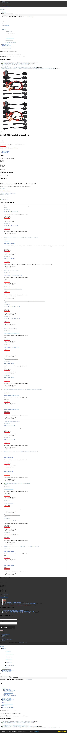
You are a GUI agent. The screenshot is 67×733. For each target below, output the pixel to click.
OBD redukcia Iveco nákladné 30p (11, 333)
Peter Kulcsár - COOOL (23, 642)
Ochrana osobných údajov (7, 639)
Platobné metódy (5, 636)
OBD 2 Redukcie (9, 40)
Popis (3, 150)
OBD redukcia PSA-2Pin (9, 243)
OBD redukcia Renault (9, 551)
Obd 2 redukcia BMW (8, 489)
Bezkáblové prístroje (10, 33)
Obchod (4, 688)
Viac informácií (36, 731)
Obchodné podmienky (6, 2)
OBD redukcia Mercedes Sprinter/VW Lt (13, 275)
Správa (1, 621)
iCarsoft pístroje (9, 36)
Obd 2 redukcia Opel (8, 457)
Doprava (3, 635)
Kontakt (3, 3)
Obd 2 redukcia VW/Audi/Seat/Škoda (12, 306)
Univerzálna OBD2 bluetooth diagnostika (47, 68)
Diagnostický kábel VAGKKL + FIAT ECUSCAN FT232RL (15, 66)
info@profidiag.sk (31, 16)
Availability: (6, 217)
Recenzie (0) (5, 152)
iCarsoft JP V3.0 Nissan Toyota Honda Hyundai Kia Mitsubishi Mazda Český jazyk (22, 67)
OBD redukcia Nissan (9, 363)
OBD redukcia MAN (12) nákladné (22, 64)
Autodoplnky (9, 31)
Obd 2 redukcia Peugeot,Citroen (11, 395)
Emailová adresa (3, 618)
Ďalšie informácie (6, 151)
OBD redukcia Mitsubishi (9, 425)
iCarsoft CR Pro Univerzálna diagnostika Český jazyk (21, 63)
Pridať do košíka (3, 146)
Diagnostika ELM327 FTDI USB (28, 62)
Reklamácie (4, 638)
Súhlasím (62, 731)
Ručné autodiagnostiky (11, 42)
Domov (3, 1)
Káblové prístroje (10, 38)
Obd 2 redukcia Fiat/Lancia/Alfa (11, 211)
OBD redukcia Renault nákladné (11, 520)
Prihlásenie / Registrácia (6, 6)
